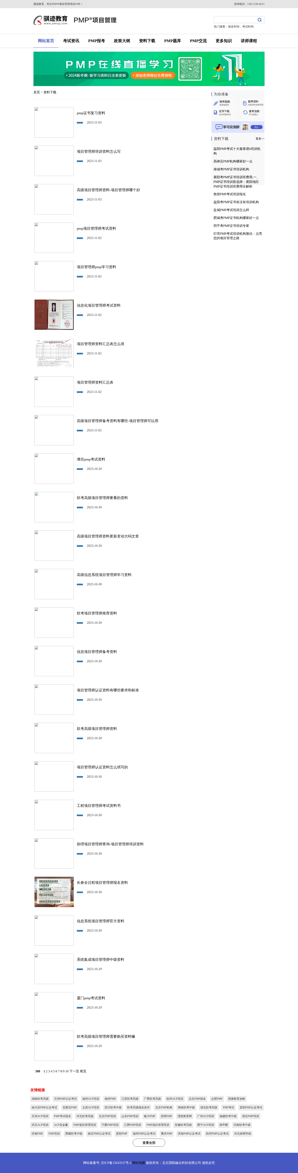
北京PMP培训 (107, 1116)
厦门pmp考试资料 (91, 998)
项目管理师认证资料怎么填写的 (102, 767)
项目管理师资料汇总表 (95, 382)
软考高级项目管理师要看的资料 (102, 498)
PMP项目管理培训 (84, 1124)
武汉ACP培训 (40, 1124)
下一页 (74, 1071)
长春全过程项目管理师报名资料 (102, 883)
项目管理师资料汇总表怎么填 (100, 344)
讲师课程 (249, 40)
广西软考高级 (152, 1098)
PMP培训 (54, 1133)
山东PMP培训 (129, 1116)
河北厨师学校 (242, 1133)
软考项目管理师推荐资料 (97, 613)
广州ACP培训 (205, 1116)
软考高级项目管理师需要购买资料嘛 (106, 1036)
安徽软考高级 (183, 1124)
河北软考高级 (84, 1116)
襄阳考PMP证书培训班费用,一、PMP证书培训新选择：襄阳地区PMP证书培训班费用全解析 (236, 181)
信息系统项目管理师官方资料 (100, 921)
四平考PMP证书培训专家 (231, 225)
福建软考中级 (228, 1116)
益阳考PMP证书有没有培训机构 (236, 202)
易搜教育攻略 (236, 1098)
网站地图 (138, 1162)
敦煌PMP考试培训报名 (229, 194)
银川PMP (149, 1116)
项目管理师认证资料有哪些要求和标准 (108, 690)
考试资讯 (71, 40)
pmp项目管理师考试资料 (96, 228)
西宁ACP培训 (205, 1124)
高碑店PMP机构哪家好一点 (232, 161)
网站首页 (46, 40)
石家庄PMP (70, 1107)
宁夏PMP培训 (110, 1124)
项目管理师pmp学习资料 (96, 267)
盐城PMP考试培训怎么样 (231, 210)
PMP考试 (228, 1107)
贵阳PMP (121, 1133)
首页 (36, 92)
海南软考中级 (186, 1107)
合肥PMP (217, 1098)
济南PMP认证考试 (189, 1133)
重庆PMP (166, 1133)
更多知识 (224, 40)
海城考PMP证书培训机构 (231, 169)
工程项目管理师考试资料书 (99, 806)
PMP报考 (96, 40)
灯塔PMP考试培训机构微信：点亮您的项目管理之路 (237, 236)
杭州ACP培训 (174, 1098)
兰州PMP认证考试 (65, 1098)
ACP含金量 (61, 1124)
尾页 (83, 1071)
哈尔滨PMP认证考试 (44, 1107)
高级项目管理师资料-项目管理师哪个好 (108, 190)
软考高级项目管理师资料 (97, 729)
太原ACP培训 (90, 1107)
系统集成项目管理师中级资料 (100, 960)
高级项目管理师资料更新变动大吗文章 (108, 536)
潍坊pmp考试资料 (91, 459)
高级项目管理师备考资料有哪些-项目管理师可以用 (117, 421)
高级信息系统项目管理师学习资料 (104, 575)
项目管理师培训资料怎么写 (99, 151)
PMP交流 (198, 40)
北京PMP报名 (197, 1098)
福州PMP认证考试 (144, 1133)
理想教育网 (185, 1116)
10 (67, 1071)
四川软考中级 (113, 1107)
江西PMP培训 (132, 1124)
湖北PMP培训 (250, 1116)
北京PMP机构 (163, 1107)
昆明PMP (166, 1116)
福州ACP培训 (90, 1098)
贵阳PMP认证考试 (251, 1107)
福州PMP (110, 1098)
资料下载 (147, 40)
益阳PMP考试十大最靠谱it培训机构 (236, 151)
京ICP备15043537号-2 (116, 1162)
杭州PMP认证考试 (217, 1133)
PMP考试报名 (62, 1116)
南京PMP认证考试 (99, 1133)
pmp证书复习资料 (91, 113)
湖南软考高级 (40, 1098)
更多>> (260, 138)
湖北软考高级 (208, 1107)
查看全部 (149, 1142)
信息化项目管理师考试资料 (99, 305)
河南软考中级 (242, 1124)
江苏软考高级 (129, 1098)
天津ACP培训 (40, 1116)
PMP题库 (172, 40)
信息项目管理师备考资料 (97, 652)
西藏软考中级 (73, 1133)
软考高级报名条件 (138, 1107)
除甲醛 (224, 1124)
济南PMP (37, 1133)
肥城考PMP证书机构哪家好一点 (236, 218)
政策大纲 (122, 40)
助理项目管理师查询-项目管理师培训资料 (110, 844)
